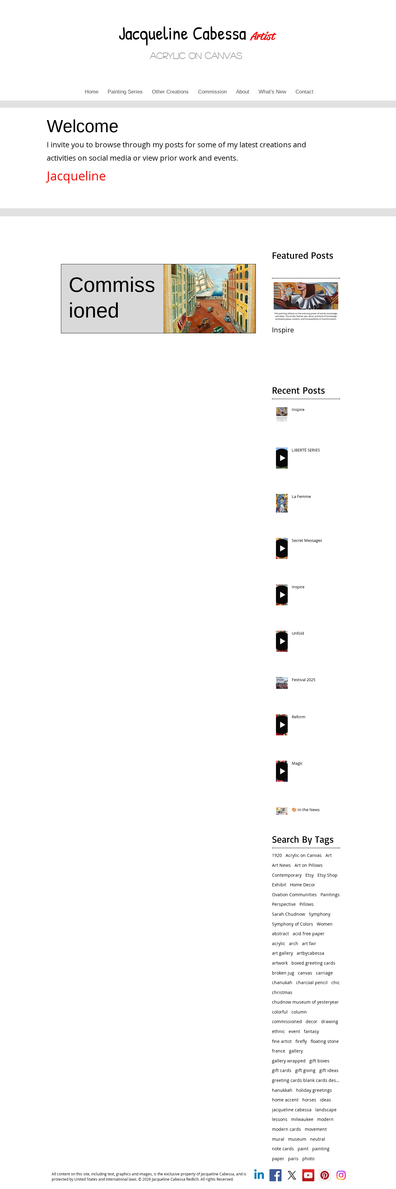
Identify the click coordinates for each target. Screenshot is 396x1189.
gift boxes (319, 1061)
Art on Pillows (309, 865)
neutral (317, 1139)
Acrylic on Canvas (304, 855)
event (294, 1031)
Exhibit (279, 885)
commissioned (287, 1021)
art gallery (282, 953)
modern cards (286, 1129)
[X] (292, 1175)
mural (278, 1139)
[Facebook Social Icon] (275, 1175)
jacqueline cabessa (292, 1110)
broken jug (283, 973)
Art (328, 855)
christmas (282, 992)
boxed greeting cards (313, 963)
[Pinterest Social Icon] (325, 1175)
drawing (329, 1021)
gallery (296, 1051)
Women (325, 924)
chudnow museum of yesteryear (305, 1002)
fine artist (282, 1041)
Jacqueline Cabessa (184, 32)
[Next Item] (330, 301)
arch (293, 943)
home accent (285, 1100)
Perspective (284, 904)
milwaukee (302, 1119)
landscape (326, 1110)
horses (309, 1100)
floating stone (325, 1041)
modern (325, 1119)
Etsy (309, 875)
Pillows (306, 904)
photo (308, 1158)
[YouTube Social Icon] (308, 1175)
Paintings (330, 894)
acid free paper (309, 933)
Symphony (319, 914)
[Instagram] (341, 1175)
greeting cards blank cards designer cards (306, 1080)
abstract (280, 933)
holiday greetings (314, 1090)
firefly (301, 1041)
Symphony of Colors (292, 924)
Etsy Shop (327, 875)
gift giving (305, 1070)
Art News (281, 865)
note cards (283, 1149)
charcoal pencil (312, 982)
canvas (305, 973)
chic (335, 982)
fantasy (311, 1031)
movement (316, 1129)
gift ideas (328, 1070)
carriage (324, 973)
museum (297, 1139)
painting (320, 1149)
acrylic (278, 943)
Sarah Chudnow (288, 914)
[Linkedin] (259, 1175)
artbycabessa (310, 953)
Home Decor (302, 885)
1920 (277, 855)
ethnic (278, 1031)
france (278, 1051)
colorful (280, 1012)
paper (278, 1158)
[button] (125, 92)
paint (303, 1149)
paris (293, 1158)
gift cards (281, 1070)
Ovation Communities (294, 894)
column (299, 1012)
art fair (309, 943)
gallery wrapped (289, 1061)
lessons (279, 1119)
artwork (280, 963)
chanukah (282, 982)
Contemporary (287, 875)
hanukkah (282, 1090)
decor (311, 1021)
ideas (325, 1100)
